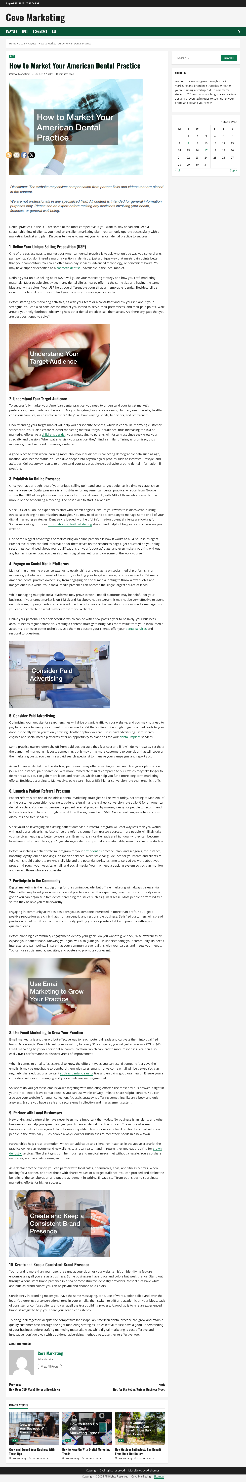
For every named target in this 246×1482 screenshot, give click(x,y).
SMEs (25, 31)
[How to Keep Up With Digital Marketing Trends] (87, 1428)
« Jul (177, 170)
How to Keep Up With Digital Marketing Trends (86, 1451)
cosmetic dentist (68, 268)
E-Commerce (40, 31)
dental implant (130, 737)
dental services (136, 629)
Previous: (34, 1386)
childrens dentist (53, 434)
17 (206, 150)
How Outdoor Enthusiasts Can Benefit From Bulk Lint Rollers (138, 1451)
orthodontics (93, 851)
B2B (54, 31)
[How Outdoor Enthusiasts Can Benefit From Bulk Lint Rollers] (140, 1428)
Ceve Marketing (35, 17)
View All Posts (49, 1366)
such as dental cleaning (76, 1073)
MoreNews (135, 1470)
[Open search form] (239, 31)
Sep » (233, 170)
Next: (139, 1386)
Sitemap (159, 1476)
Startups (11, 31)
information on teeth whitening (70, 524)
